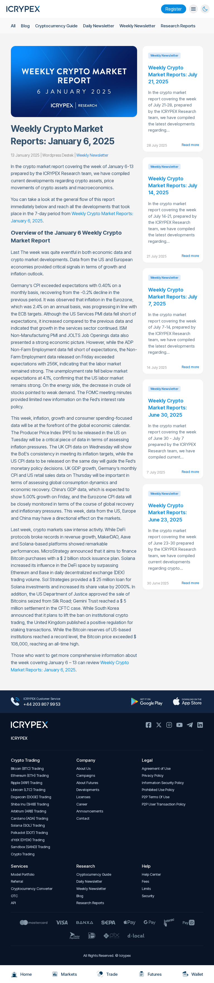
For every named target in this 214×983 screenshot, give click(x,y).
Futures (155, 974)
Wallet (197, 974)
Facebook (148, 725)
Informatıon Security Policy (163, 783)
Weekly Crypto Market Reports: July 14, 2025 (172, 185)
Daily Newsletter (98, 25)
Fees (145, 881)
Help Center (151, 874)
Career (81, 804)
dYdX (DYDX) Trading (28, 840)
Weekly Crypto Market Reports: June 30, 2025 (167, 408)
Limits (146, 889)
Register (174, 9)
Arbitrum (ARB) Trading (28, 811)
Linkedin (200, 725)
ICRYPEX (19, 738)
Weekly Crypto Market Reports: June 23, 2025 (167, 512)
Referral (17, 881)
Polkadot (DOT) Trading (29, 833)
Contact (82, 818)
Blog (25, 25)
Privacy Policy (153, 775)
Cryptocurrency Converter (31, 889)
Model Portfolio (22, 874)
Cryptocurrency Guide (56, 25)
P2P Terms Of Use (155, 797)
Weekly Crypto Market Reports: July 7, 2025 (172, 297)
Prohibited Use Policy (158, 790)
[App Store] (187, 701)
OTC (14, 896)
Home (26, 974)
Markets (69, 974)
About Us (83, 768)
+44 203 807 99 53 (41, 704)
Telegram (190, 725)
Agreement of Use (156, 768)
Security (148, 896)
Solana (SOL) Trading (28, 825)
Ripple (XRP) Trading (26, 783)
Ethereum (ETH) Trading (30, 775)
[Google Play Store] (147, 701)
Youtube (179, 725)
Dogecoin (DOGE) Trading (31, 797)
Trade (112, 974)
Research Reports (178, 25)
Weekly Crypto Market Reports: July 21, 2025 (172, 74)
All (13, 25)
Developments (87, 790)
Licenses (83, 797)
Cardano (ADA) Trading (29, 818)
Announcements (89, 811)
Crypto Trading (23, 854)
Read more (190, 144)
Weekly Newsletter (137, 25)
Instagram (169, 725)
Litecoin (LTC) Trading (28, 790)
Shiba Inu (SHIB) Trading (30, 804)
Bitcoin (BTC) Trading (27, 768)
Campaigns (85, 775)
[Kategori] (193, 8)
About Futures (87, 783)
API (13, 903)
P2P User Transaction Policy (164, 804)
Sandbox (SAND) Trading (30, 847)
